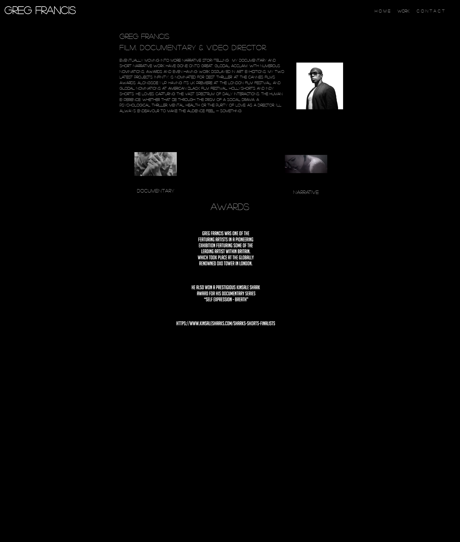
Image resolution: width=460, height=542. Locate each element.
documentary (155, 190)
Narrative (306, 192)
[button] (331, 335)
